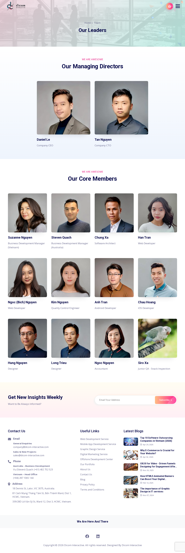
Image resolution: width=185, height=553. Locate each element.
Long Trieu (58, 363)
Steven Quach (61, 237)
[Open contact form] (169, 6)
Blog (82, 479)
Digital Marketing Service (94, 454)
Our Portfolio (87, 464)
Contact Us (86, 474)
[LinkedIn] (97, 536)
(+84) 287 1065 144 (23, 477)
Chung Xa (101, 237)
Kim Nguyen (59, 302)
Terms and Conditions (92, 489)
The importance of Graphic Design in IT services (155, 490)
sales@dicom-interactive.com (28, 455)
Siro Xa (143, 363)
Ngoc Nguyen (104, 363)
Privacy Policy (87, 484)
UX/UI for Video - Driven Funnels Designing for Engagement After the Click (158, 466)
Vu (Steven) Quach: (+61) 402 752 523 (33, 469)
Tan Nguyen (103, 139)
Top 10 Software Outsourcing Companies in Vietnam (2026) (156, 439)
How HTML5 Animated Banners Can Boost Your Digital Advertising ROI (157, 479)
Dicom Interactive (132, 545)
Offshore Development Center (96, 459)
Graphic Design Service (92, 449)
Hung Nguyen (17, 363)
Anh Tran (101, 302)
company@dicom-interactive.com (31, 447)
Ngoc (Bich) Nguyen (22, 302)
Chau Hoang (147, 302)
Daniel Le (43, 139)
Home (87, 23)
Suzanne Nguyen (20, 237)
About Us (85, 469)
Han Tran (144, 237)
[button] (178, 6)
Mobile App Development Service (98, 444)
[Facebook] (87, 536)
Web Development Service (94, 439)
